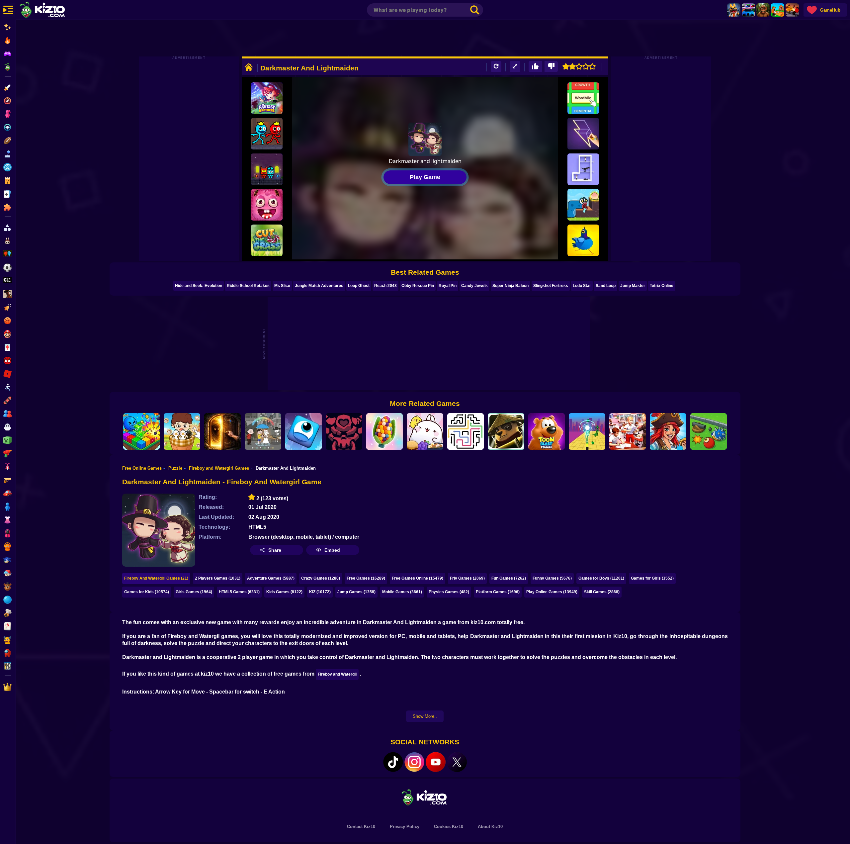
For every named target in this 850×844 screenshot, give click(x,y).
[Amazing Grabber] (267, 205)
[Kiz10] (53, 11)
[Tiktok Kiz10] (393, 762)
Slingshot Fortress (550, 285)
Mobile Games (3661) (402, 592)
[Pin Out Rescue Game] (583, 169)
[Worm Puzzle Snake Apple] (583, 205)
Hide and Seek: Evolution (198, 285)
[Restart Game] (496, 66)
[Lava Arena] (792, 10)
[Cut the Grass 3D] (267, 240)
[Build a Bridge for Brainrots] (777, 10)
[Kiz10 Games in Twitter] (457, 762)
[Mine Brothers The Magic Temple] (267, 169)
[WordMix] (583, 98)
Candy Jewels (474, 285)
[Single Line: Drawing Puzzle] (583, 133)
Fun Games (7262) (508, 578)
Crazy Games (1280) (320, 578)
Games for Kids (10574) (146, 592)
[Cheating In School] (627, 431)
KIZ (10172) (320, 592)
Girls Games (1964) (194, 592)
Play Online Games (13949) (551, 592)
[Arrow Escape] (465, 431)
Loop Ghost (359, 285)
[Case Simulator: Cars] (748, 10)
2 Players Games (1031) (217, 578)
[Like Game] (535, 66)
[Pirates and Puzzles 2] (668, 431)
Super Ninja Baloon (510, 285)
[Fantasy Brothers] (267, 98)
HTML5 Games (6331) (239, 592)
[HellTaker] (344, 431)
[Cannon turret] (708, 431)
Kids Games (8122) (284, 592)
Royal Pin (448, 285)
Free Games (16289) (366, 578)
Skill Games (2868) (602, 592)
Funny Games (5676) (552, 578)
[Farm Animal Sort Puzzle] (182, 431)
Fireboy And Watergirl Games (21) (156, 578)
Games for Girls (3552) (652, 578)
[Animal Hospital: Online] (733, 10)
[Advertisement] (425, 38)
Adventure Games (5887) (271, 578)
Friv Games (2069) (467, 578)
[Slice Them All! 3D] (587, 431)
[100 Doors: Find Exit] (222, 431)
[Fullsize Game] (515, 66)
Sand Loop (606, 285)
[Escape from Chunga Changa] (763, 10)
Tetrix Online (661, 285)
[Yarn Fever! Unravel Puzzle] (384, 431)
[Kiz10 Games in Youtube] (436, 762)
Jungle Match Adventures (319, 285)
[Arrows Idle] (141, 431)
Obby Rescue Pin (417, 285)
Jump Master (632, 285)
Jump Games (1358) (356, 592)
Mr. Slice (282, 285)
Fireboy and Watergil (337, 674)
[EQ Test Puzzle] (263, 431)
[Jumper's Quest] (303, 431)
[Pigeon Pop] (583, 240)
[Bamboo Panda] (506, 431)
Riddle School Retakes (248, 285)
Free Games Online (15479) (417, 578)
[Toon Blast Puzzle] (546, 431)
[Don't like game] (551, 66)
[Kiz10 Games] (425, 797)
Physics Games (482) (449, 592)
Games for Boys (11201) (601, 578)
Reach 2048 (385, 285)
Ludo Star (582, 285)
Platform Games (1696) (498, 592)
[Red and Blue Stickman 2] (267, 133)
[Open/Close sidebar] (8, 10)
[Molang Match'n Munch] (425, 431)
